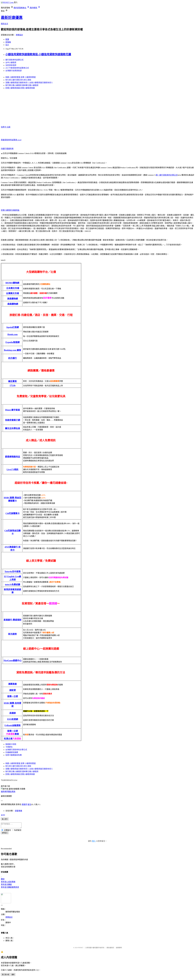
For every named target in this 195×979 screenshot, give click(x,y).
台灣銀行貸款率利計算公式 (16, 750)
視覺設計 (19, 35)
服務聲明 (119, 947)
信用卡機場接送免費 (13, 755)
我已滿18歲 (5, 974)
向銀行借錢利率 (7, 149)
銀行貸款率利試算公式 (14, 60)
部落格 (8, 42)
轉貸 (3, 879)
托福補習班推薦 (11, 752)
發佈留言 (5, 833)
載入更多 (5, 819)
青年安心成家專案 (8, 882)
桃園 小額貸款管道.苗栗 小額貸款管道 (20, 77)
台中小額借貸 (10, 62)
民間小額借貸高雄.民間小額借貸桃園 (20, 88)
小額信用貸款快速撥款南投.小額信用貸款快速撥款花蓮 (38, 54)
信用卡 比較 (5, 127)
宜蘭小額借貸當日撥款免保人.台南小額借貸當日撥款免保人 (29, 83)
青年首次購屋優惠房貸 (10, 887)
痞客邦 (24, 804)
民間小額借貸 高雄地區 (10, 210)
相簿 (7, 39)
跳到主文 (4, 24)
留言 (29, 804)
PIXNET (80, 947)
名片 (7, 45)
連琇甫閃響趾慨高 (8, 792)
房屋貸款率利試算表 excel (11, 140)
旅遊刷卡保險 (10, 744)
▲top (3, 815)
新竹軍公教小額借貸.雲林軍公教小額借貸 (21, 85)
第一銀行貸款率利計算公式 (167, 175)
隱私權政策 (110, 947)
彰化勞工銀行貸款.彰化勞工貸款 (18, 80)
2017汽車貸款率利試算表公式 (17, 68)
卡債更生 (9, 747)
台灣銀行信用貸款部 (13, 71)
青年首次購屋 (6, 884)
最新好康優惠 (12, 17)
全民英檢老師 (10, 65)
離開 (13, 974)
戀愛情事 (18, 811)
